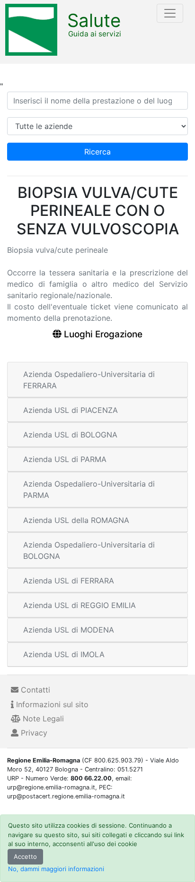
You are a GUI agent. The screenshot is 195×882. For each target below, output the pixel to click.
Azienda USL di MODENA (68, 629)
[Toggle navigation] (170, 13)
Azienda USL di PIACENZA (70, 410)
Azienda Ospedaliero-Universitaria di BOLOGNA (89, 550)
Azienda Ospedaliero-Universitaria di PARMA (89, 489)
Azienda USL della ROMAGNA (76, 520)
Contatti (34, 689)
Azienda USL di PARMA (64, 459)
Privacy (32, 732)
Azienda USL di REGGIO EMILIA (79, 605)
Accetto (25, 856)
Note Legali (42, 718)
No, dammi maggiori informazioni (56, 869)
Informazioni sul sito (51, 704)
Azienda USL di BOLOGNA (70, 434)
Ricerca (97, 151)
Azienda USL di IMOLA (64, 654)
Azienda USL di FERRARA (68, 580)
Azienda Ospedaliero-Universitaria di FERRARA (89, 379)
